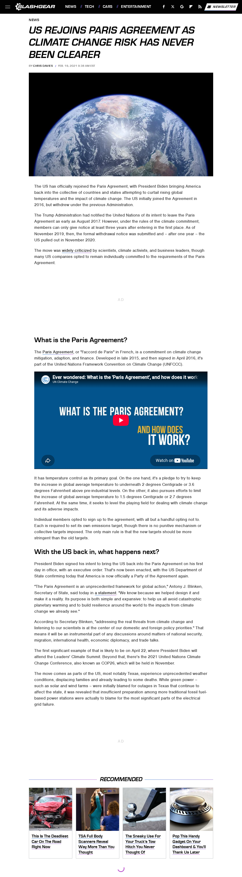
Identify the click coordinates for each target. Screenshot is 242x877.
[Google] (182, 6)
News (70, 6)
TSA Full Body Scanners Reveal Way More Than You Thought (96, 844)
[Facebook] (163, 6)
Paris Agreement (58, 351)
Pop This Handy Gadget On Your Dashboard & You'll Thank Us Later (189, 844)
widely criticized (76, 250)
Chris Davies (43, 65)
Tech (89, 6)
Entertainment (136, 6)
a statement (105, 592)
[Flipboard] (191, 6)
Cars (107, 6)
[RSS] (200, 6)
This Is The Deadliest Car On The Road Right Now (50, 841)
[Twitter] (172, 6)
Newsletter (224, 6)
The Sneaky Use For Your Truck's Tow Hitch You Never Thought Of (143, 844)
